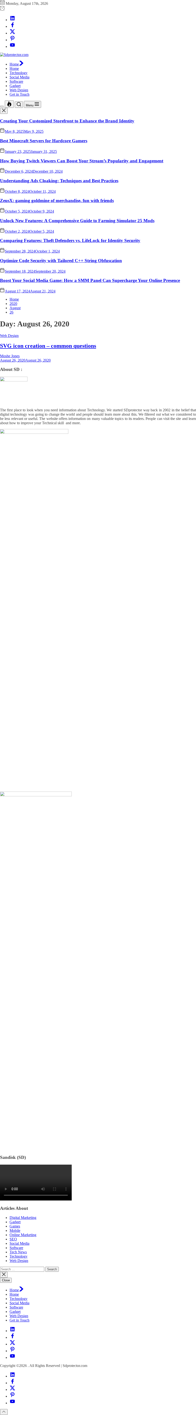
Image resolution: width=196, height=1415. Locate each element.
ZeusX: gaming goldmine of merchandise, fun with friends (57, 200)
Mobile (15, 1230)
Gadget (15, 86)
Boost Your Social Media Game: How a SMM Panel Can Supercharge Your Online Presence (90, 280)
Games (15, 1226)
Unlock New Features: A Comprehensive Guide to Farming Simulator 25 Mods (77, 220)
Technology (18, 73)
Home (14, 64)
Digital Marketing (23, 1218)
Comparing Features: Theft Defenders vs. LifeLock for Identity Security (70, 240)
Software (16, 81)
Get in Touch (19, 94)
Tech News (18, 1252)
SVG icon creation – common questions (48, 346)
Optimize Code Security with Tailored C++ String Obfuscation (61, 260)
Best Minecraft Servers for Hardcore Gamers (43, 140)
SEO (13, 1239)
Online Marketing (23, 1235)
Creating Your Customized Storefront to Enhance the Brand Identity (67, 120)
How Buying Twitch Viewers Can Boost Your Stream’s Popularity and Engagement (81, 160)
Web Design (19, 90)
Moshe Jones (10, 356)
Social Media (19, 77)
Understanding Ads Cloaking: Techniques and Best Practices (59, 180)
